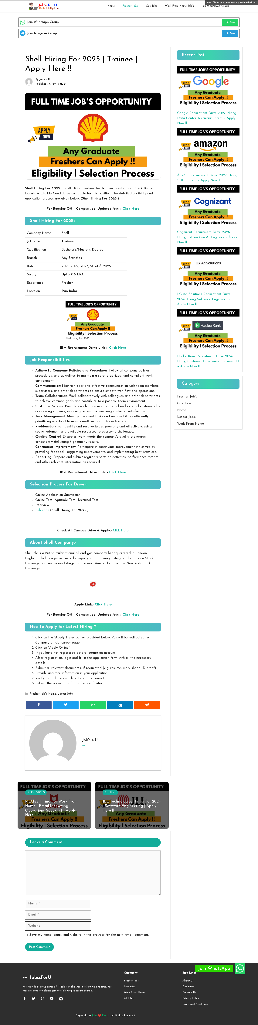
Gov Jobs (151, 6)
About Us (188, 980)
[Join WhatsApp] (240, 968)
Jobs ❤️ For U (100, 1015)
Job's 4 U (44, 79)
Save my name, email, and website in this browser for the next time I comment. (89, 935)
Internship (129, 986)
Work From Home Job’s (179, 6)
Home (111, 6)
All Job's (129, 998)
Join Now (230, 22)
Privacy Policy (190, 998)
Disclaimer (188, 986)
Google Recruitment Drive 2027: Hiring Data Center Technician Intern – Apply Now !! (206, 118)
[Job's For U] (43, 6)
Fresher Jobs (131, 980)
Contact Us (189, 992)
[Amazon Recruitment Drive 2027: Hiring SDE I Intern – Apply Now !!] (208, 148)
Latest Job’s (65, 694)
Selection (42, 510)
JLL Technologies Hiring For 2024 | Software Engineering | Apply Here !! (132, 806)
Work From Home (190, 424)
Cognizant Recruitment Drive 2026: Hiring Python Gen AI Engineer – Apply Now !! (207, 237)
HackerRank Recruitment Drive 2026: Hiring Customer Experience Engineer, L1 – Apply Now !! (208, 361)
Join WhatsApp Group (215, 6)
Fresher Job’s (130, 6)
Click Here (131, 209)
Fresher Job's (38, 694)
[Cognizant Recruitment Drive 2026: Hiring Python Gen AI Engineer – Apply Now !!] (208, 205)
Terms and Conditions (195, 1004)
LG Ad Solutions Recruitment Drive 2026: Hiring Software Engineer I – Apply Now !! (204, 299)
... (83, 744)
